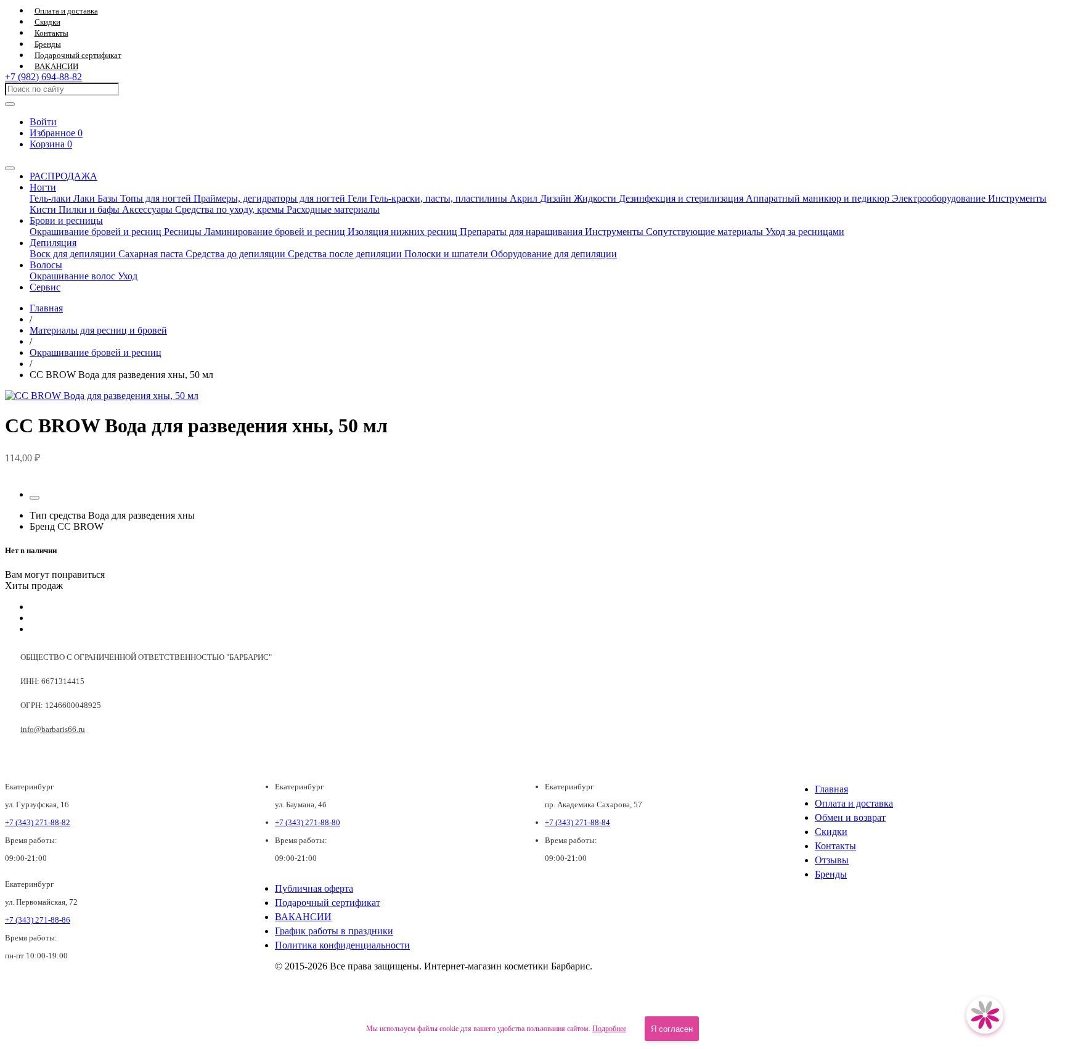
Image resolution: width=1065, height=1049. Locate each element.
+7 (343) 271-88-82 (37, 822)
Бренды (48, 44)
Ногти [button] (43, 187)
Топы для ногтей (157, 198)
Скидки (47, 22)
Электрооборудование (940, 198)
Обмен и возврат (850, 817)
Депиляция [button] (53, 242)
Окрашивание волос (74, 276)
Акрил (525, 198)
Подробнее (609, 1028)
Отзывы (832, 860)
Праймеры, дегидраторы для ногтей (271, 198)
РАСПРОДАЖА (63, 176)
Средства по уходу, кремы (231, 209)
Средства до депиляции (237, 254)
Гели (359, 198)
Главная (831, 789)
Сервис (45, 287)
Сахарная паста (152, 254)
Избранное (56, 133)
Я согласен (672, 1029)
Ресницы (184, 231)
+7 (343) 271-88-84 (577, 822)
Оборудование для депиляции (554, 254)
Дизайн (557, 198)
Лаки (85, 198)
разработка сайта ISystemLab (1015, 997)
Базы (108, 198)
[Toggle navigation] (10, 168)
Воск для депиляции (74, 254)
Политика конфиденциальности (342, 945)
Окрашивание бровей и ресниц (97, 231)
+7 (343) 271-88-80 (307, 822)
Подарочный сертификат (78, 55)
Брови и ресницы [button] (66, 220)
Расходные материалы (333, 209)
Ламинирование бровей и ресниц (276, 231)
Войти (43, 122)
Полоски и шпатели (447, 254)
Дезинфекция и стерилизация (682, 198)
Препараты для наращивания (522, 231)
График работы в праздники (334, 931)
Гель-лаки (51, 198)
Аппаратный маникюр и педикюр (819, 198)
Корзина (51, 144)
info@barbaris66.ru (52, 729)
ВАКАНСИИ (56, 66)
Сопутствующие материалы (705, 231)
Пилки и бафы (90, 209)
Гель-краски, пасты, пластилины (440, 198)
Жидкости (596, 198)
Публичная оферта (314, 888)
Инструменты (1017, 198)
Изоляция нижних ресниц (404, 231)
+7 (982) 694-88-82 (43, 77)
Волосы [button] (46, 265)
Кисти (44, 209)
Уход (127, 276)
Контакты (51, 33)
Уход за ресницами (804, 231)
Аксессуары (148, 209)
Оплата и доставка (66, 11)
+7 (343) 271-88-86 (37, 919)
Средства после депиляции (346, 254)
